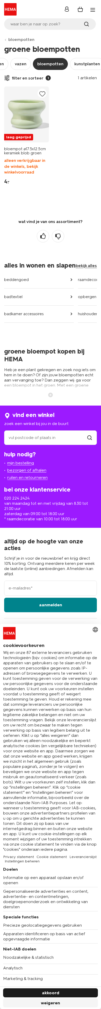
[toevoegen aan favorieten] (42, 93)
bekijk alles (86, 265)
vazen (20, 63)
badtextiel (13, 296)
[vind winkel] (89, 437)
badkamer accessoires (24, 314)
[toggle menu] (92, 10)
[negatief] (58, 236)
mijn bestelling (20, 462)
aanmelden (50, 604)
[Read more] (50, 394)
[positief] (43, 236)
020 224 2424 (17, 498)
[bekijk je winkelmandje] (80, 9)
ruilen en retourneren (27, 477)
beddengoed (16, 279)
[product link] (26, 114)
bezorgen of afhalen (26, 470)
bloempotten (21, 39)
